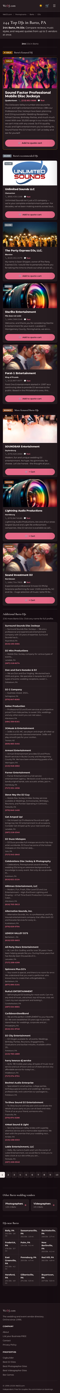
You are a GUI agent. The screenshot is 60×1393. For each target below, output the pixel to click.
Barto (32, 14)
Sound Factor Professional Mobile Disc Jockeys (28, 94)
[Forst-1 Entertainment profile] (30, 357)
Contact (7, 1340)
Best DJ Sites (9, 1362)
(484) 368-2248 (15, 319)
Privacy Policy (9, 1344)
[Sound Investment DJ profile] (30, 557)
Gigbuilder (8, 1357)
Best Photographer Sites (15, 1366)
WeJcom (9, 5)
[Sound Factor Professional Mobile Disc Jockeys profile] (30, 72)
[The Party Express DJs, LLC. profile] (30, 234)
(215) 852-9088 (28, 100)
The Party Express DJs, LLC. (23, 250)
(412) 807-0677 (15, 381)
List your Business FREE (14, 1336)
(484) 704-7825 (15, 582)
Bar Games (8, 1374)
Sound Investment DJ (18, 574)
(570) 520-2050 (15, 454)
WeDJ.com (7, 14)
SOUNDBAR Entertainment (22, 446)
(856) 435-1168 (15, 197)
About (6, 1332)
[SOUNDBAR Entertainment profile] (30, 429)
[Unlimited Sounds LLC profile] (30, 173)
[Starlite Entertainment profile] (30, 295)
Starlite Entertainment (20, 311)
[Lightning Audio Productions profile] (30, 493)
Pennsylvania (20, 14)
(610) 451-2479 (15, 258)
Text (41, 100)
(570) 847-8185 (15, 518)
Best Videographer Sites (15, 1370)
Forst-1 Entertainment (20, 373)
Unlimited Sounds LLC (20, 189)
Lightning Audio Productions (23, 510)
